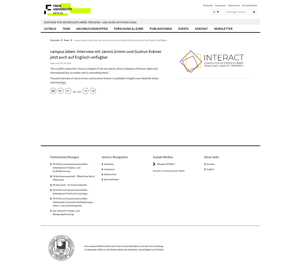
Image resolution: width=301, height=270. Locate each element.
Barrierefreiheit (249, 5)
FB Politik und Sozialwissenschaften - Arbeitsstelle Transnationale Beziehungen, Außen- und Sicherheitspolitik (73, 202)
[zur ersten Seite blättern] (61, 91)
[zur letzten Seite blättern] (93, 91)
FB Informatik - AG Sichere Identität (70, 184)
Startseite (208, 5)
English (210, 169)
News (66, 40)
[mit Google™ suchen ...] (254, 11)
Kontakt (201, 29)
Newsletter (223, 29)
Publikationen (161, 29)
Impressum (220, 5)
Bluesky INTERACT (166, 164)
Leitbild (50, 29)
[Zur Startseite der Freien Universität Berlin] (67, 9)
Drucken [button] (211, 164)
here (63, 82)
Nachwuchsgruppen (92, 29)
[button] (216, 12)
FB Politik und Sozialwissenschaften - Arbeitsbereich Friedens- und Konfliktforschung (71, 168)
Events (183, 29)
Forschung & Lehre (128, 29)
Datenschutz (234, 5)
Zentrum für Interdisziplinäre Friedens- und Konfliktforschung (90, 22)
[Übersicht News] (53, 91)
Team (66, 29)
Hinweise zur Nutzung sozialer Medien (169, 170)
